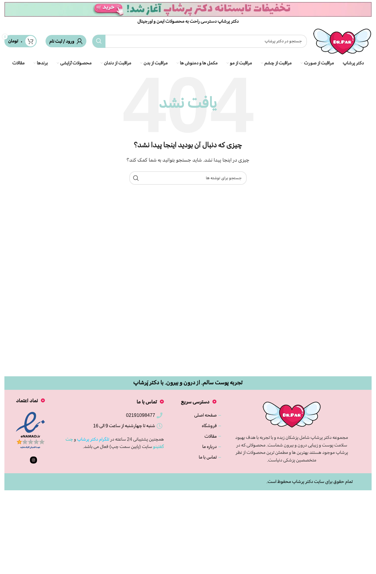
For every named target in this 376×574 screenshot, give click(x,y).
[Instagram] (33, 460)
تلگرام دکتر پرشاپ (93, 439)
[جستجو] (98, 41)
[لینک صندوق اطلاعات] (188, 13)
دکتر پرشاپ (302, 481)
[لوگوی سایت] (342, 40)
